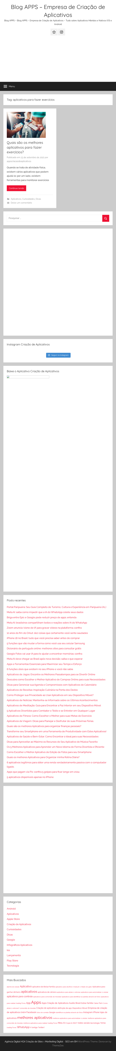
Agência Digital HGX (15, 1041)
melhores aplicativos (34, 1017)
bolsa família (87, 1003)
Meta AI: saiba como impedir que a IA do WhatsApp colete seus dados (45, 612)
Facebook (31, 1012)
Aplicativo (26, 986)
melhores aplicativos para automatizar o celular (70, 1018)
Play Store (12, 960)
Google (11, 939)
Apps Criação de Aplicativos (55, 1003)
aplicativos (29, 991)
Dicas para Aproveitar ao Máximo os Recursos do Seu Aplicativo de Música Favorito (52, 741)
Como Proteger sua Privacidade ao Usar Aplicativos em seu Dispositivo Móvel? (50, 695)
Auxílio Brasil (75, 1003)
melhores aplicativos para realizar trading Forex (40, 1023)
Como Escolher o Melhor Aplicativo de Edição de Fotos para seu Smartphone (49, 752)
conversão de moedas (28, 1008)
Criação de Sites (34, 1041)
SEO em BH (71, 1041)
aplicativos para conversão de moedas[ (47, 997)
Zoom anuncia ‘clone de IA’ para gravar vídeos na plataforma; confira (44, 627)
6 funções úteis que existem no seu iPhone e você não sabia (40, 669)
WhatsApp (23, 1027)
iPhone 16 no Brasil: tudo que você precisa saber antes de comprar (43, 638)
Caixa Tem (98, 1003)
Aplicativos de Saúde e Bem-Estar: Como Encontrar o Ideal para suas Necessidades (52, 736)
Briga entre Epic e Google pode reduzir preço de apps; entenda (41, 617)
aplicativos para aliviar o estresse (68, 992)
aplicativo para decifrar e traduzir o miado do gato (73, 987)
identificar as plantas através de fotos (69, 1012)
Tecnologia (13, 965)
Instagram (88, 1012)
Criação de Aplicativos (19, 924)
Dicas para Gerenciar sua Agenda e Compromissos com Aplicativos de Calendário (51, 684)
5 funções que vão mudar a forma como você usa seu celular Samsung (46, 643)
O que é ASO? (71, 1023)
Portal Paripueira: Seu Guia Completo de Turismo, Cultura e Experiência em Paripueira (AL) (56, 607)
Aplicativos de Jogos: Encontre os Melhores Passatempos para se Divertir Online (51, 674)
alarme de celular (13, 987)
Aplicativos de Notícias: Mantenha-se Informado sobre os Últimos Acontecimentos (52, 700)
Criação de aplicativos (46, 1008)
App (28, 1003)
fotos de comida (43, 1012)
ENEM (23, 1012)
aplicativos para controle (20, 996)
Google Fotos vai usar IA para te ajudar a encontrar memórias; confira (44, 653)
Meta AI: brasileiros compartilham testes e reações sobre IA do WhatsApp (47, 622)
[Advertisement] (58, 60)
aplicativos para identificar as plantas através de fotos (81, 997)
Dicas (38, 199)
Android (11, 908)
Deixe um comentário (21, 202)
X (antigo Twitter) (37, 1027)
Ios (8, 950)
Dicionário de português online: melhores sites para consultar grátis (44, 648)
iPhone (96, 1012)
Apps (36, 1002)
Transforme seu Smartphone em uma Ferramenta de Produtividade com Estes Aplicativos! (56, 731)
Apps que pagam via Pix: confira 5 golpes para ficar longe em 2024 (43, 771)
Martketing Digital (54, 1041)
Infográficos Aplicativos (19, 945)
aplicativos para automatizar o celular (94, 992)
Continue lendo (16, 188)
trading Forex (11, 1027)
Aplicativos (16, 199)
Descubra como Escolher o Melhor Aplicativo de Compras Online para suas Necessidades (56, 679)
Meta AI (61, 1023)
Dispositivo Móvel (79, 1008)
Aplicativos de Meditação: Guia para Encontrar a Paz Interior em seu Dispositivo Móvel (54, 705)
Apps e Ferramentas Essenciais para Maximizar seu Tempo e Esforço (44, 664)
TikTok (103, 1023)
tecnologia (95, 1023)
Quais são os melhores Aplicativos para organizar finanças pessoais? (44, 726)
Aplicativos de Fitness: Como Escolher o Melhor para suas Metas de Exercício (49, 715)
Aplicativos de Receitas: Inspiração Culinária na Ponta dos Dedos (42, 689)
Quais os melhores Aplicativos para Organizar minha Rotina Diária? (43, 757)
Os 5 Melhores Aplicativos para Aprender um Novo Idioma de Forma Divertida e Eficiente (55, 746)
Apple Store (13, 919)
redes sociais (84, 1023)
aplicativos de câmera (47, 992)
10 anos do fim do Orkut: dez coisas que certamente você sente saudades (47, 633)
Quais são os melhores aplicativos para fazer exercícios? (25, 147)
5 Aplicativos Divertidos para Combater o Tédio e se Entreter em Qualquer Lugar (51, 710)
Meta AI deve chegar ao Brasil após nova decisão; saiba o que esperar (45, 658)
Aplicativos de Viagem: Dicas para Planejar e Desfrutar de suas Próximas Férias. (50, 721)
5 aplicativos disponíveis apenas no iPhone (30, 777)
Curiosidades (28, 199)
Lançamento (14, 955)
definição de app (64, 1008)
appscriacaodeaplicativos (19, 161)
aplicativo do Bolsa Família (43, 987)
